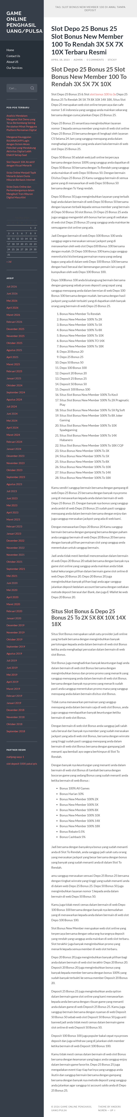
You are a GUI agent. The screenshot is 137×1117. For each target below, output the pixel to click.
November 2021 (16, 554)
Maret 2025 (13, 364)
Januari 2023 (14, 533)
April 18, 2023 (60, 59)
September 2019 (16, 646)
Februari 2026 (14, 321)
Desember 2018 (15, 709)
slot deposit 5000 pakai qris (22, 763)
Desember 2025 (15, 328)
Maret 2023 (13, 519)
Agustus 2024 (14, 399)
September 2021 (16, 568)
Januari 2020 (14, 618)
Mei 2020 (12, 589)
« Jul (9, 261)
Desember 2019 (15, 625)
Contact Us (13, 56)
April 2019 (12, 681)
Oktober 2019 (14, 639)
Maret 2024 (13, 434)
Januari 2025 (14, 378)
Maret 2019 (13, 688)
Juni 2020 (12, 582)
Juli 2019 (12, 660)
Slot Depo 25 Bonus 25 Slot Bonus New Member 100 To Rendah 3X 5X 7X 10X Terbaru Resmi (87, 40)
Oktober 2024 (14, 385)
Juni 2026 (12, 293)
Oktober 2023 (14, 469)
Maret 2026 (13, 314)
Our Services (14, 68)
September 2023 (16, 476)
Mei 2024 (12, 420)
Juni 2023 (12, 498)
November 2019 (16, 632)
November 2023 (16, 463)
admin (78, 59)
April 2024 (12, 427)
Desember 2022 (15, 540)
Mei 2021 (12, 575)
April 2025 (12, 357)
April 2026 (12, 307)
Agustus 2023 (14, 484)
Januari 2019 (14, 702)
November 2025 (16, 335)
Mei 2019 (12, 674)
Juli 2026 (12, 286)
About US (12, 62)
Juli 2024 (12, 406)
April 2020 (12, 597)
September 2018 (16, 731)
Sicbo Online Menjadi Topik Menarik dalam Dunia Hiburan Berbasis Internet (21, 176)
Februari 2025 (14, 371)
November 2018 (16, 717)
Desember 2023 (15, 455)
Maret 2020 (13, 604)
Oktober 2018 (14, 724)
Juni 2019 (12, 667)
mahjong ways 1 (15, 756)
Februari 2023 (14, 526)
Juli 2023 (12, 491)
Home (10, 50)
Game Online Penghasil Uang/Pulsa (25, 22)
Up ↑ (113, 1110)
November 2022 (16, 547)
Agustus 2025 (14, 350)
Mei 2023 (12, 505)
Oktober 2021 (14, 561)
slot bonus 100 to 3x (103, 94)
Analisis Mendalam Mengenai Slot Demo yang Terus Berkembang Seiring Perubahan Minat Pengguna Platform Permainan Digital (22, 122)
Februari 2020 (14, 611)
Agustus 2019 (14, 653)
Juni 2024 (12, 413)
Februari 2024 (14, 441)
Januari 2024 (14, 448)
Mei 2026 (12, 300)
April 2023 (12, 512)
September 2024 (16, 392)
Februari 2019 (14, 695)
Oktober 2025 (14, 342)
